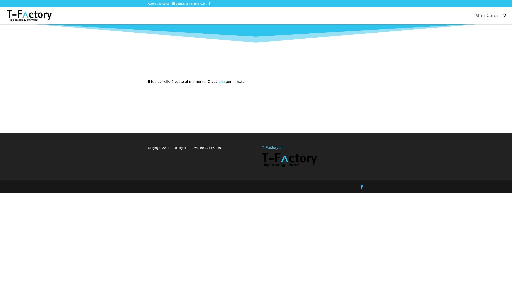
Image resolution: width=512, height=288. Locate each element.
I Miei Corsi (485, 16)
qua (221, 81)
